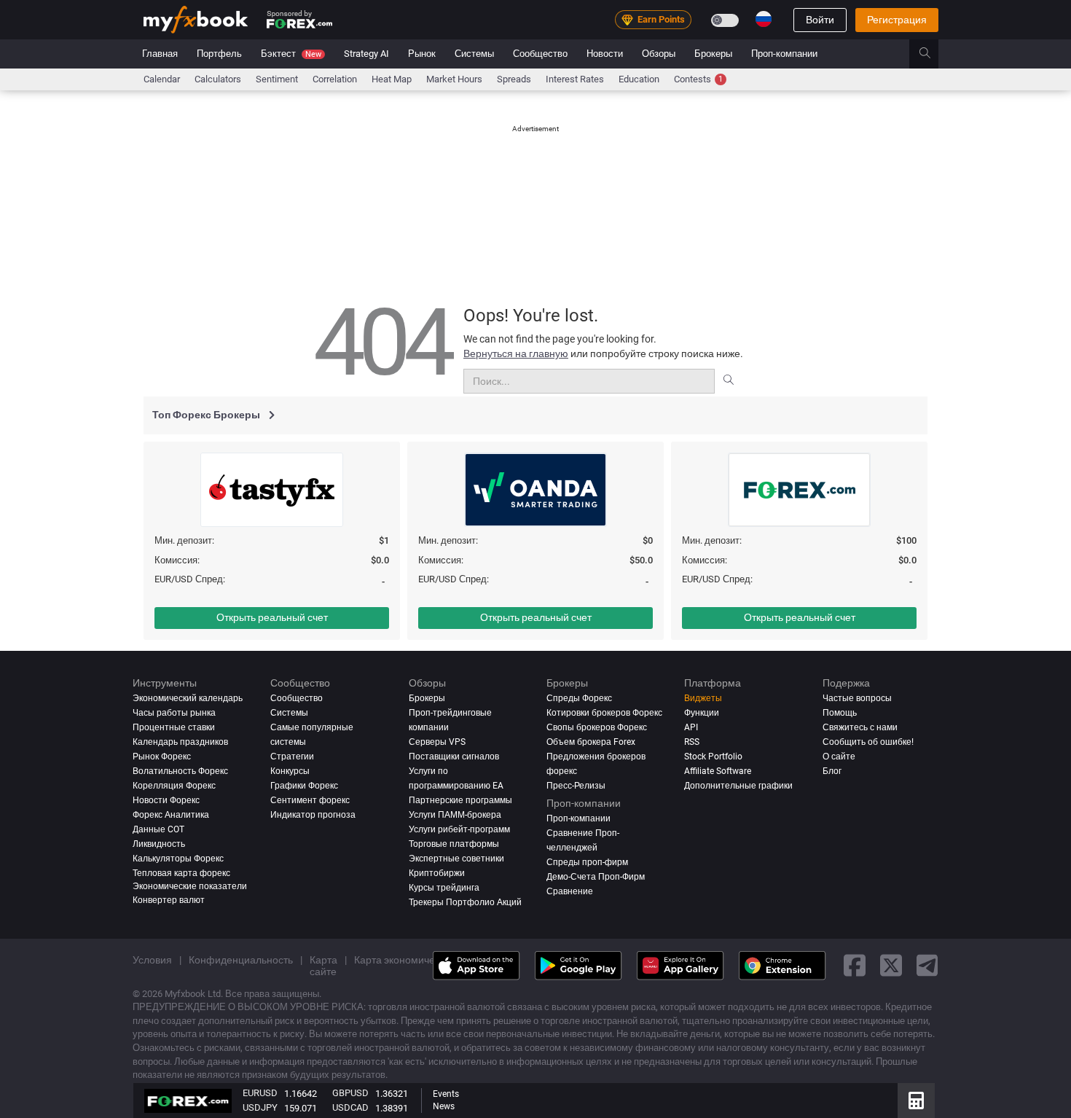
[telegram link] (927, 965)
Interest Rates (575, 79)
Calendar (162, 79)
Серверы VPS (437, 742)
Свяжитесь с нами (860, 727)
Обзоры (658, 53)
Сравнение (569, 891)
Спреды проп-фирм (587, 861)
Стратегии (292, 756)
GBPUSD (350, 1092)
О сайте (839, 756)
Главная (160, 53)
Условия (152, 959)
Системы (474, 53)
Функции (701, 713)
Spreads (514, 79)
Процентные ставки (174, 727)
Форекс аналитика (171, 814)
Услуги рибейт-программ (459, 829)
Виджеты (703, 698)
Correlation (335, 79)
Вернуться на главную (515, 353)
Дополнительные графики (738, 785)
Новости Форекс (166, 799)
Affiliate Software (717, 770)
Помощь (840, 713)
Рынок (422, 53)
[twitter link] (891, 965)
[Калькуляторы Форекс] (916, 1100)
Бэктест (291, 53)
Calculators (218, 79)
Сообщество (540, 53)
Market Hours (454, 79)
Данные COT (158, 829)
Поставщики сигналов (454, 756)
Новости (604, 53)
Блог (832, 770)
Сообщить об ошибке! (868, 742)
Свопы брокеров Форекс (596, 727)
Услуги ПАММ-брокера (455, 814)
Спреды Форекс (579, 698)
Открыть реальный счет (272, 617)
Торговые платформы (454, 843)
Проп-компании (784, 53)
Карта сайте (323, 965)
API (691, 727)
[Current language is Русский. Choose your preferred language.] (763, 19)
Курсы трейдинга (444, 887)
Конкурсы (290, 770)
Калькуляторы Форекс (178, 858)
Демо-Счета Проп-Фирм (595, 876)
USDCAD (350, 1107)
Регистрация (897, 20)
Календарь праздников (180, 742)
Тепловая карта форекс (181, 872)
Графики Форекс (304, 785)
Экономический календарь (188, 698)
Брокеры (713, 53)
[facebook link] (855, 965)
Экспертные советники (456, 858)
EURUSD (260, 1092)
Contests (698, 79)
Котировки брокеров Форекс (604, 713)
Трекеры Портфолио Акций (465, 901)
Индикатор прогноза (313, 814)
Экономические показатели (190, 885)
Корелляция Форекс (174, 785)
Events (446, 1094)
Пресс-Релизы (575, 785)
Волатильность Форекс (180, 770)
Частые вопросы (857, 698)
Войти (820, 20)
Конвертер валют (169, 899)
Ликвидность (159, 843)
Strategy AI (366, 53)
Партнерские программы (460, 799)
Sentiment (277, 79)
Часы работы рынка (174, 713)
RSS (691, 742)
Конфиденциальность (241, 959)
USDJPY (260, 1107)
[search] (932, 54)
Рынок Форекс (162, 756)
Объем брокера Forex (590, 742)
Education (639, 79)
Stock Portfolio (713, 756)
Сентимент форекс (310, 799)
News (444, 1106)
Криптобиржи (437, 872)
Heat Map (392, 79)
